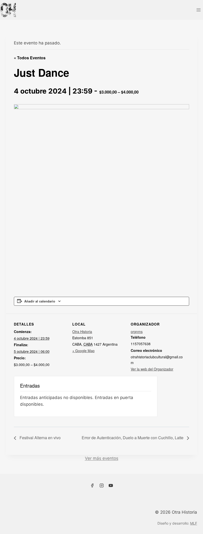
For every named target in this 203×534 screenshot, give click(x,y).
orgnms (137, 331)
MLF (193, 523)
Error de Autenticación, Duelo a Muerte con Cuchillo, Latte (133, 437)
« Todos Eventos (30, 58)
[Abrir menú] (198, 10)
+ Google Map (83, 350)
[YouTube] (111, 485)
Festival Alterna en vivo (40, 437)
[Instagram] (101, 485)
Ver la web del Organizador (152, 369)
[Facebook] (92, 485)
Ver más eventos (101, 458)
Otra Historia (82, 331)
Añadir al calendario (39, 301)
